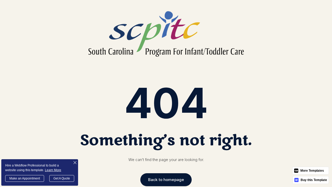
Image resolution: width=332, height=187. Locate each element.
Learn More (53, 170)
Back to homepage (166, 179)
